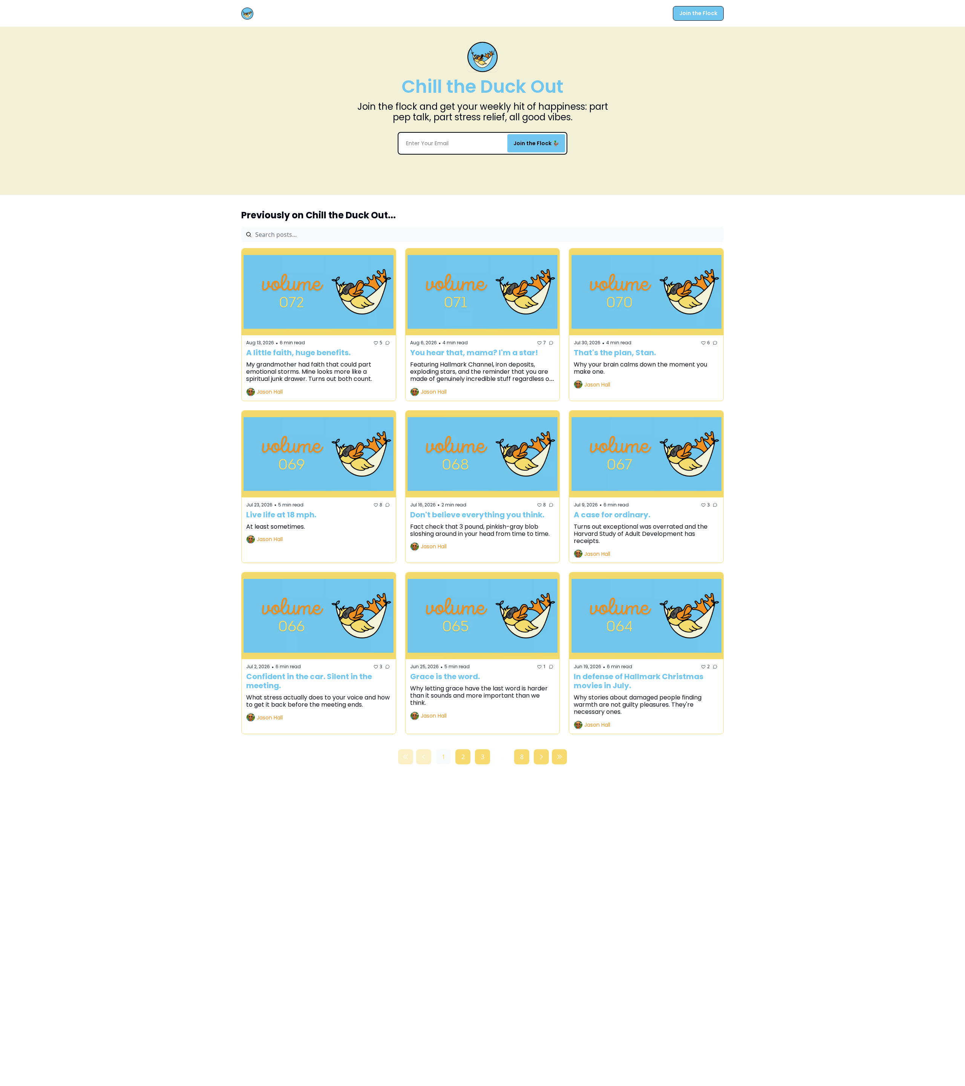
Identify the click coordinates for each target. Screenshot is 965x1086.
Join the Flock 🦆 (536, 143)
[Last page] (559, 756)
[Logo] (247, 14)
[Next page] (541, 756)
